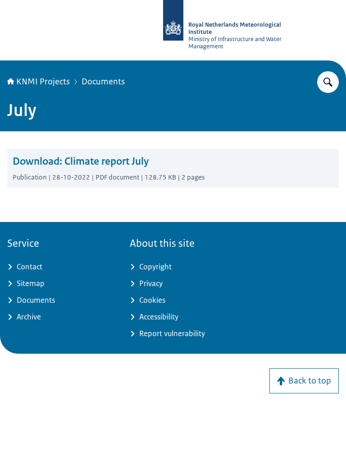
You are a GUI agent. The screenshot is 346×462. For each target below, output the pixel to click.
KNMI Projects (43, 81)
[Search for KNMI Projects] (328, 82)
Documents (103, 81)
